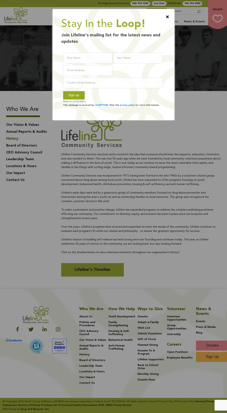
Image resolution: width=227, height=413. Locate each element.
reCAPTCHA (101, 105)
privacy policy (79, 101)
